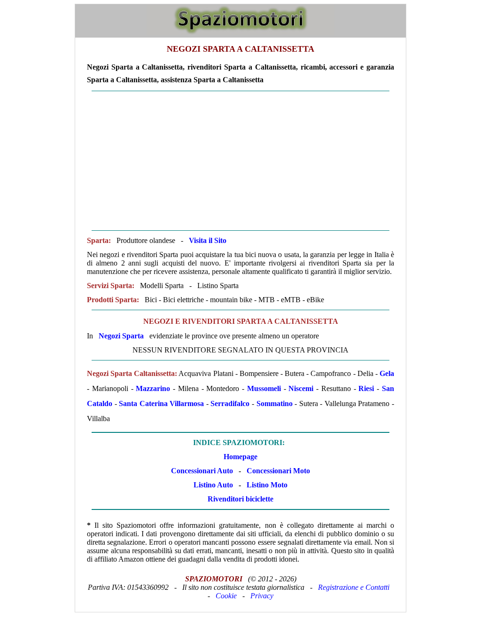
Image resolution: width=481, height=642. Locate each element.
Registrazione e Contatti (353, 587)
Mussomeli (264, 388)
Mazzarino (153, 388)
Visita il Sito (207, 240)
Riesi (366, 388)
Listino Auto (213, 485)
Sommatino (274, 403)
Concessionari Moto (277, 471)
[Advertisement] (240, 161)
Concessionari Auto (202, 471)
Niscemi (300, 388)
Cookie (226, 596)
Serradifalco (229, 403)
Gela (387, 373)
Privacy (261, 596)
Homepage (240, 457)
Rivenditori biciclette (240, 499)
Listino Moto (267, 485)
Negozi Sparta (121, 336)
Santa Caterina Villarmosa (161, 403)
